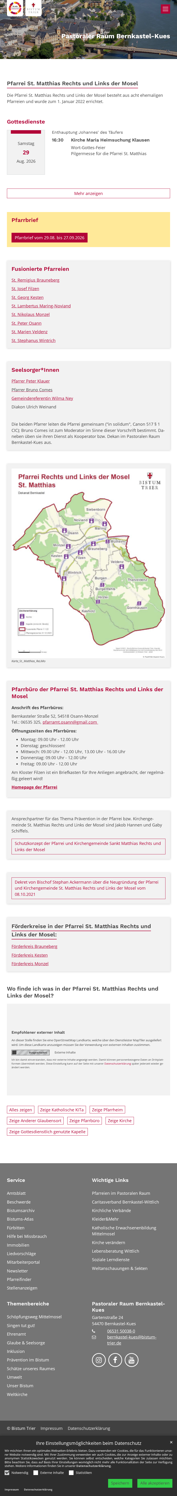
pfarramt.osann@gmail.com (70, 722)
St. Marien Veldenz (29, 331)
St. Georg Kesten (28, 297)
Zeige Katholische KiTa (62, 1109)
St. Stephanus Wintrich (34, 340)
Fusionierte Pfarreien (40, 269)
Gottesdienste (26, 121)
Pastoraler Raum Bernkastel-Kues (128, 1307)
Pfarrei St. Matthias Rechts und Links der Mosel (72, 83)
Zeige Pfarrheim (107, 1109)
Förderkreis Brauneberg (34, 946)
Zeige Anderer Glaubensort (35, 1120)
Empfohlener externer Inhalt (38, 1032)
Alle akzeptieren (154, 1483)
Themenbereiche (28, 1304)
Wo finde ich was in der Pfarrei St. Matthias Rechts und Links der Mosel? (82, 992)
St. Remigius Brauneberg (35, 280)
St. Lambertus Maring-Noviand (41, 306)
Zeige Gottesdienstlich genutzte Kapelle (47, 1131)
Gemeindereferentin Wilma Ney (42, 398)
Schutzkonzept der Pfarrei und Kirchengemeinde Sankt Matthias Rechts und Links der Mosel (88, 846)
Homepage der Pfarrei (34, 787)
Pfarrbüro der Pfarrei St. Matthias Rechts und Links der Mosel (87, 692)
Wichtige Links (110, 1180)
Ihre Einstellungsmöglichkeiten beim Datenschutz (88, 1443)
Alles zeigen (20, 1109)
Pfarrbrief (25, 220)
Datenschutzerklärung (93, 1466)
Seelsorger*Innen (35, 369)
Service (16, 1180)
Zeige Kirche (120, 1120)
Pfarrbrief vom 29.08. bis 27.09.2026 (49, 237)
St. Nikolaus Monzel (31, 314)
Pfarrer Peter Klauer (31, 381)
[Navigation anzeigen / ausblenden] (165, 9)
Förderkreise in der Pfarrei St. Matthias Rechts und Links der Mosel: (81, 930)
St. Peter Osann (26, 323)
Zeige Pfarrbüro (84, 1120)
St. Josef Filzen (25, 288)
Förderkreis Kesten (30, 955)
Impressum (12, 1489)
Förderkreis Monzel (30, 963)
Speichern (120, 1483)
